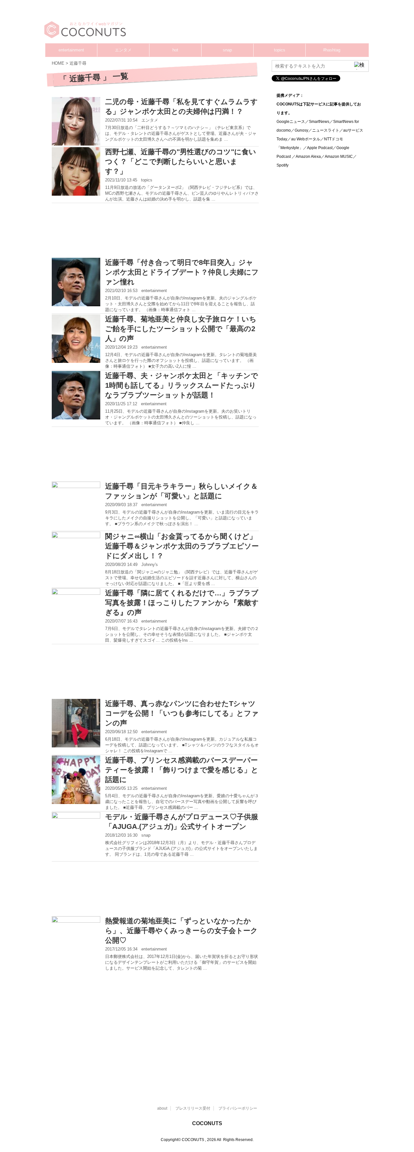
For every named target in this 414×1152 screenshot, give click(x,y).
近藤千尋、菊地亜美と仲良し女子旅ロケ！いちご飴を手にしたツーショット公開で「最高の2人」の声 (180, 328)
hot (175, 50)
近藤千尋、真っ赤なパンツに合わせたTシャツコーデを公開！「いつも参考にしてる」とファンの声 (182, 713)
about (162, 1108)
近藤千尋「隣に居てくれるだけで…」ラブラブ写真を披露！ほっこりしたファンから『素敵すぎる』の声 (182, 602)
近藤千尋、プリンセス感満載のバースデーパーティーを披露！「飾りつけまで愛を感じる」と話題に (181, 770)
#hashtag (331, 50)
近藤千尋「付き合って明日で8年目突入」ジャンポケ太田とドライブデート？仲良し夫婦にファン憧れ (182, 272)
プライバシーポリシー (237, 1108)
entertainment (71, 50)
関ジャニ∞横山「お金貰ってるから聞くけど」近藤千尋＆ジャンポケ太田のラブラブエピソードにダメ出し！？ (182, 546)
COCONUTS (207, 1123)
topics (279, 50)
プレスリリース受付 (192, 1108)
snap (227, 50)
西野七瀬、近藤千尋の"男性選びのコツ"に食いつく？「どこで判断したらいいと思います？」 (180, 161)
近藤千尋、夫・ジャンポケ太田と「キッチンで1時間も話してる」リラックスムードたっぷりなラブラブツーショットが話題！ (181, 385)
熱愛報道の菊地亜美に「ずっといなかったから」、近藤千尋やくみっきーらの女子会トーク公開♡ (181, 930)
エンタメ (123, 50)
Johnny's (149, 564)
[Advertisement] (246, 24)
